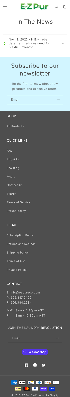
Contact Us (15, 185)
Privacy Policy (17, 269)
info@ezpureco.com (25, 292)
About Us (13, 159)
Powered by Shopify (47, 395)
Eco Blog (13, 168)
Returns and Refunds (21, 244)
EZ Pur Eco (28, 395)
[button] (5, 6)
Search (11, 193)
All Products (15, 126)
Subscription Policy (20, 235)
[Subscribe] (58, 99)
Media (11, 176)
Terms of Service (18, 202)
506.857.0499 (21, 297)
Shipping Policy (18, 252)
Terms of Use (16, 261)
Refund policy (16, 211)
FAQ (9, 150)
